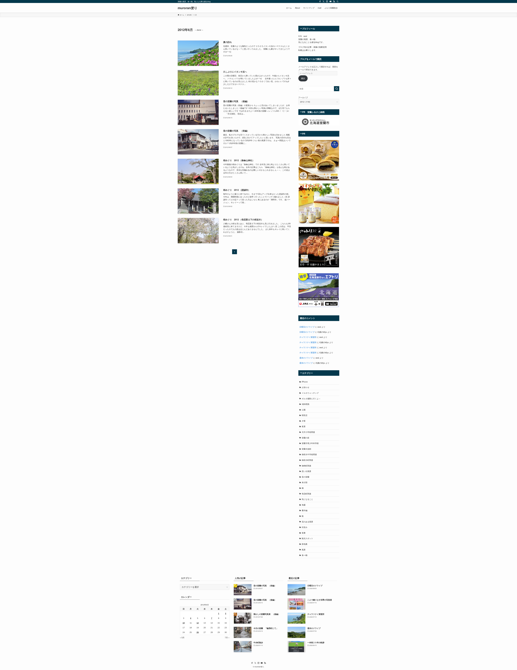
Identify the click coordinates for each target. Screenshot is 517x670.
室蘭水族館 (306, 448)
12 (198, 623)
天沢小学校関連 (308, 432)
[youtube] (330, 1)
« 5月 (182, 637)
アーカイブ (303, 97)
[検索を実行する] (336, 88)
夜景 (303, 426)
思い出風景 (306, 471)
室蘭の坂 (305, 437)
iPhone (305, 381)
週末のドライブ (306, 357)
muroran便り (187, 7)
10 (184, 623)
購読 (303, 78)
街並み (304, 527)
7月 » (227, 637)
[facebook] (320, 1)
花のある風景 (307, 521)
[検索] (337, 1)
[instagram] (327, 1)
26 (198, 632)
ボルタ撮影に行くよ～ (311, 398)
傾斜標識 (305, 404)
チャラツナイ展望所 (307, 337)
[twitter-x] (323, 1)
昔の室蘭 (305, 476)
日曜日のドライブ (307, 326)
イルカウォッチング (310, 393)
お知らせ (305, 387)
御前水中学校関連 (309, 454)
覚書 (303, 532)
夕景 (303, 420)
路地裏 (304, 544)
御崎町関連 (306, 465)
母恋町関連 (306, 493)
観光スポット (307, 538)
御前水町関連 (307, 460)
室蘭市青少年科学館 (310, 443)
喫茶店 (304, 415)
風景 (303, 549)
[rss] (334, 1)
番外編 (304, 510)
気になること (307, 499)
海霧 (303, 504)
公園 (303, 409)
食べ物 (304, 555)
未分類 (304, 482)
